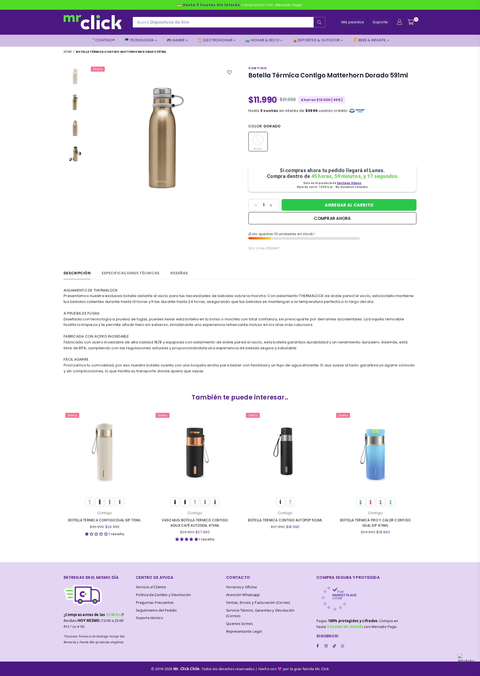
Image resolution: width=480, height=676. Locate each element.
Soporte (380, 22)
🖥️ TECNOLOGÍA (139, 40)
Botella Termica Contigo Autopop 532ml (285, 520)
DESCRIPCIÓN (77, 273)
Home (68, 52)
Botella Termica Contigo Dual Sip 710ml (104, 520)
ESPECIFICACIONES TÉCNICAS (131, 273)
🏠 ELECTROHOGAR (215, 40)
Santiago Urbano (349, 183)
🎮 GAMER (176, 40)
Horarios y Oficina (241, 586)
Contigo (257, 68)
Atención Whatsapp (243, 594)
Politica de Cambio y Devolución (163, 594)
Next (231, 138)
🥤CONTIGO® (103, 40)
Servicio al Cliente (151, 586)
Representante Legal (244, 631)
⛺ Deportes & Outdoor (316, 40)
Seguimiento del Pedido (156, 610)
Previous (94, 138)
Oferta (98, 69)
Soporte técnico (149, 617)
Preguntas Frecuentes (155, 602)
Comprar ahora (332, 218)
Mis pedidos (352, 22)
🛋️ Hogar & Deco (262, 40)
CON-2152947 (267, 248)
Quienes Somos (239, 623)
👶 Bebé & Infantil (370, 40)
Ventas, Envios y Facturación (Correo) (258, 602)
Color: (264, 126)
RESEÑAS (179, 273)
